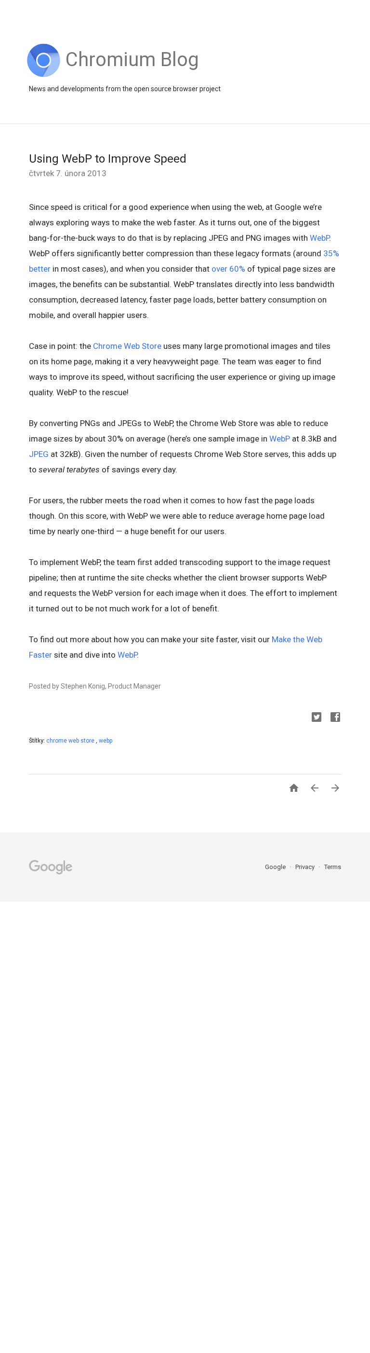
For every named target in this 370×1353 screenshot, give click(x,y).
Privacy (305, 866)
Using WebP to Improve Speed (107, 159)
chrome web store (71, 740)
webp (105, 740)
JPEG (39, 454)
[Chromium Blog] (132, 75)
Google (276, 866)
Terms (332, 866)
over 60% (228, 269)
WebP (319, 238)
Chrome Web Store (127, 346)
